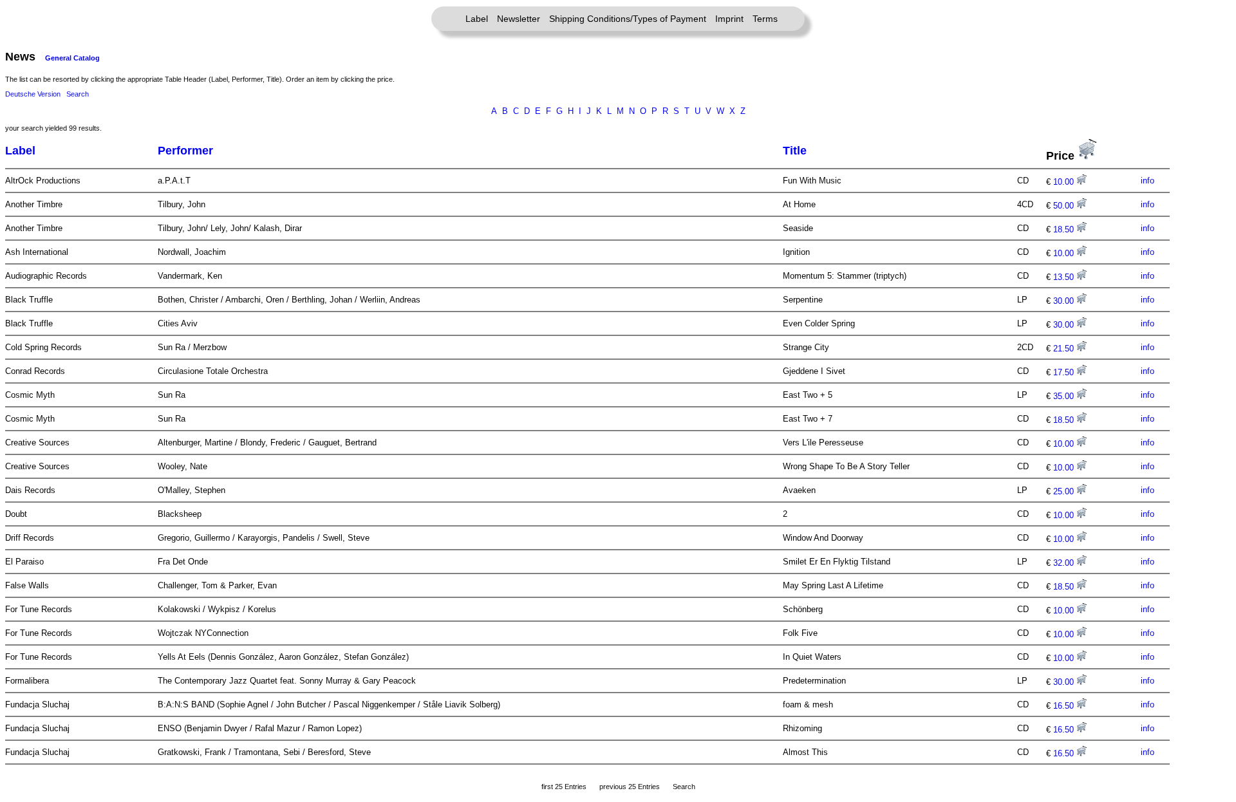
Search (77, 94)
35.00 (1064, 396)
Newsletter (518, 19)
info (1147, 180)
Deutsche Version (33, 94)
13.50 (1064, 277)
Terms (765, 19)
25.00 (1064, 491)
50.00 (1064, 205)
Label (476, 19)
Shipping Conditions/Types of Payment (627, 19)
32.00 (1064, 563)
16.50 (1064, 706)
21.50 (1064, 348)
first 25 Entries (563, 786)
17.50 (1064, 372)
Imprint (729, 19)
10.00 (1064, 182)
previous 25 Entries (629, 786)
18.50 (1064, 229)
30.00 (1064, 301)
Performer (185, 150)
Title (795, 150)
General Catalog (72, 58)
